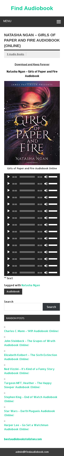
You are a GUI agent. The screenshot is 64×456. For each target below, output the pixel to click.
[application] (32, 176)
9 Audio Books (15, 54)
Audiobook (13, 291)
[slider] (53, 176)
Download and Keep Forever (32, 64)
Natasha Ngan (31, 285)
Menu (7, 21)
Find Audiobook (32, 8)
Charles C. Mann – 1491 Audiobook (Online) (31, 331)
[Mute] (46, 177)
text (10, 278)
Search (8, 301)
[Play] (8, 177)
